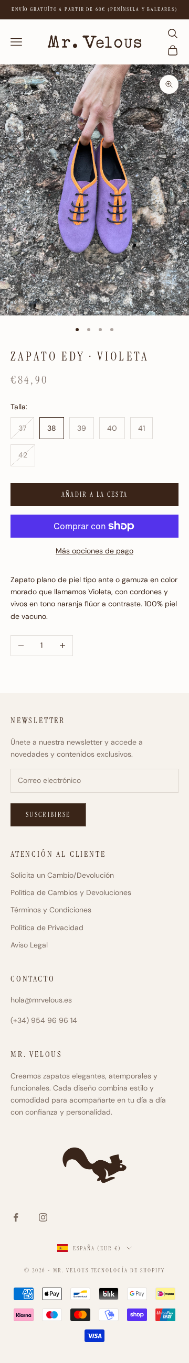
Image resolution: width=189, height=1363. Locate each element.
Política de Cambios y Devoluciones (70, 892)
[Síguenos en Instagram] (43, 1217)
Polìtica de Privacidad (46, 927)
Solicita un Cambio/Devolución (62, 875)
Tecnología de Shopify (128, 1270)
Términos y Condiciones (50, 909)
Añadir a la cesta (94, 494)
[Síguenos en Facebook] (15, 1217)
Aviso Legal (29, 945)
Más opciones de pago (94, 550)
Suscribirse (48, 814)
